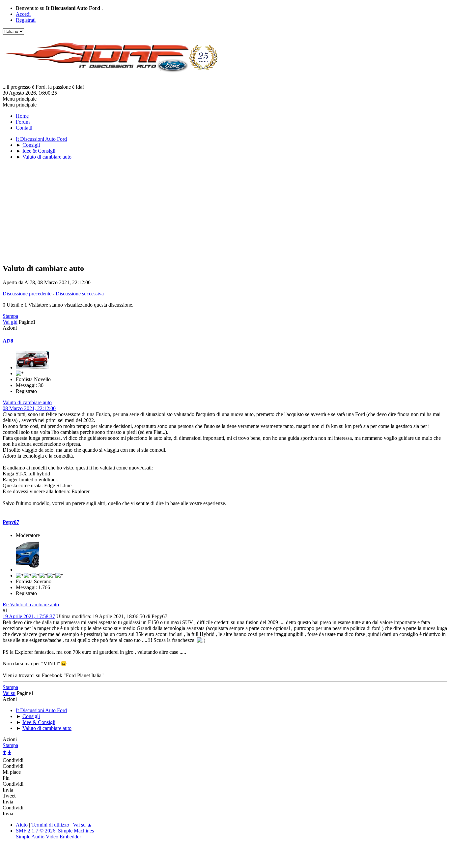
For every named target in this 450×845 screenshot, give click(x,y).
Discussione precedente (27, 293)
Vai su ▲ (82, 825)
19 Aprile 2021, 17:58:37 (29, 616)
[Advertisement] (200, 211)
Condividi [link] (13, 760)
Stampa (10, 316)
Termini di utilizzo (50, 825)
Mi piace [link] (12, 772)
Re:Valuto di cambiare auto (31, 604)
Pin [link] (6, 778)
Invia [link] (8, 790)
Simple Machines (76, 830)
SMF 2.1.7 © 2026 (35, 830)
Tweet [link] (9, 796)
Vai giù (10, 322)
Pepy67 (11, 522)
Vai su (9, 693)
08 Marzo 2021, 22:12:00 (29, 408)
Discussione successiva (80, 293)
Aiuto (22, 825)
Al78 (8, 341)
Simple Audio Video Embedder (48, 836)
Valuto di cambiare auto (27, 402)
